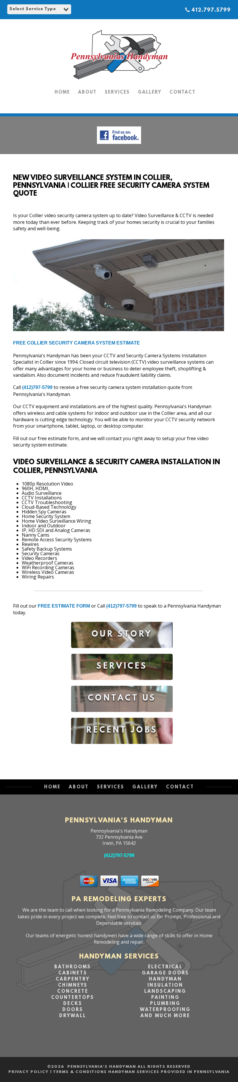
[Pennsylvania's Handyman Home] (119, 81)
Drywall (72, 1016)
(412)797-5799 (37, 387)
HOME (62, 92)
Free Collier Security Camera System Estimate (76, 342)
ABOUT (87, 92)
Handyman (165, 979)
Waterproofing (165, 1010)
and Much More (165, 1016)
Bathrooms (72, 967)
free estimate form (64, 606)
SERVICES (117, 92)
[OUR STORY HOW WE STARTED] (122, 652)
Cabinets (72, 973)
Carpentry (73, 979)
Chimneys (72, 985)
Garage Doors (165, 973)
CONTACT (183, 92)
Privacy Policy (28, 1072)
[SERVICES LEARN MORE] (122, 684)
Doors (72, 1010)
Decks (72, 1003)
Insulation (165, 985)
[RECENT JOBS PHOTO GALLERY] (122, 748)
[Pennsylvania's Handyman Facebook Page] (119, 145)
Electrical (165, 967)
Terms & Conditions (80, 1072)
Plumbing (165, 1003)
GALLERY (149, 92)
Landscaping (165, 991)
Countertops (72, 997)
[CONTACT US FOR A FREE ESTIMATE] (122, 716)
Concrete (72, 991)
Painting (165, 997)
